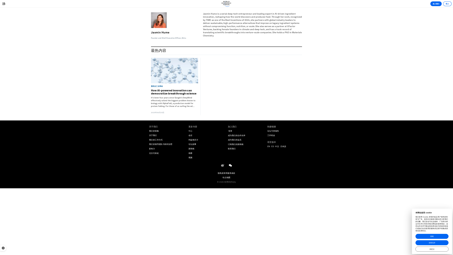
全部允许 (432, 243)
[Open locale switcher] (3, 248)
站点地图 (226, 177)
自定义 (432, 249)
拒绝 (432, 236)
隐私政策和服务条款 (226, 173)
